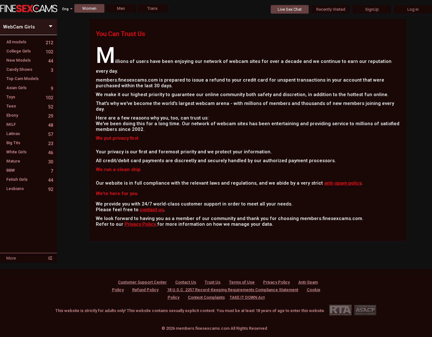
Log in (413, 9)
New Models (29, 60)
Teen (29, 106)
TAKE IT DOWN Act (247, 297)
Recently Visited (330, 9)
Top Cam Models (22, 78)
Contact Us (185, 282)
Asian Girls (29, 87)
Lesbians (29, 188)
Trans (152, 8)
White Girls (29, 152)
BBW (29, 170)
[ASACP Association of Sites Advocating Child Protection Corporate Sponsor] (365, 310)
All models (29, 42)
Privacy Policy (141, 224)
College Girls (29, 51)
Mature (29, 161)
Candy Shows (29, 69)
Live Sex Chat (290, 9)
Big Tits (29, 142)
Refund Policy (145, 289)
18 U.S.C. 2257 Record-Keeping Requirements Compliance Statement (232, 289)
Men (121, 8)
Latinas (29, 133)
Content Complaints (206, 297)
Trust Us (212, 282)
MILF (29, 124)
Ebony (29, 115)
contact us (152, 209)
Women (89, 8)
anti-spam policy (342, 183)
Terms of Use (242, 282)
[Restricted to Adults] (340, 310)
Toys (29, 97)
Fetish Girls (29, 179)
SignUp (372, 9)
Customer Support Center (142, 282)
